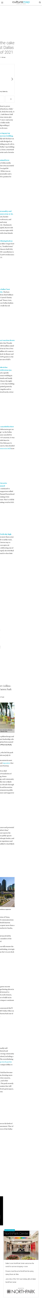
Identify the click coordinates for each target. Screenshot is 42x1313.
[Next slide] (12, 79)
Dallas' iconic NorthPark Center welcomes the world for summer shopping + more (19, 1264)
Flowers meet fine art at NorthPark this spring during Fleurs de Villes (19, 1272)
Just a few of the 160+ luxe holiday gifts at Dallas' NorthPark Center (20, 1280)
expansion (6, 763)
